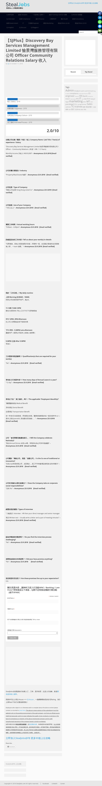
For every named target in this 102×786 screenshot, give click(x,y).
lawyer (93, 99)
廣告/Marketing (48, 23)
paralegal (69, 104)
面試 (82, 109)
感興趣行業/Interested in (14, 630)
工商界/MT (53, 19)
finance (77, 96)
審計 (90, 107)
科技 (79, 109)
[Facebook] (100, 13)
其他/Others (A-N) (62, 23)
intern (67, 99)
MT (88, 101)
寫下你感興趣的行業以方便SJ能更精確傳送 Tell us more (23, 619)
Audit (82, 91)
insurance (90, 96)
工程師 (94, 107)
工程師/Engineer (33, 23)
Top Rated (88, 72)
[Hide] (101, 34)
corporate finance (83, 93)
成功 (70, 109)
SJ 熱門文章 (10, 15)
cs (89, 93)
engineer (70, 95)
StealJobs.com (21, 784)
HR (80, 95)
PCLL (76, 104)
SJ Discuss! (22, 27)
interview (73, 99)
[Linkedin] (100, 18)
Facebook (46, 784)
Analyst (77, 91)
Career (62, 784)
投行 (73, 109)
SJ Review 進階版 (76, 15)
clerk (67, 93)
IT (23, 23)
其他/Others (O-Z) (79, 23)
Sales (89, 104)
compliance (74, 93)
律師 (66, 109)
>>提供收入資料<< (38, 15)
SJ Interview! (10, 19)
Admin (69, 90)
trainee (78, 106)
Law (83, 99)
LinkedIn (54, 784)
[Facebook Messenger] (100, 26)
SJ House (30, 699)
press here (22, 710)
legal (67, 102)
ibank (84, 96)
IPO (77, 99)
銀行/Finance (38, 19)
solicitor (68, 107)
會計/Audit (64, 19)
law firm (87, 99)
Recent (73, 72)
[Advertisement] (33, 79)
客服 (87, 107)
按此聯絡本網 (33, 724)
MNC (84, 102)
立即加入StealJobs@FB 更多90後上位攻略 (83, 3)
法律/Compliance (23, 19)
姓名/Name (11, 598)
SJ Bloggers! (33, 27)
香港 (85, 109)
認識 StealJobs (21, 15)
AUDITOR (87, 91)
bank (92, 91)
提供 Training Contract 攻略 (58, 15)
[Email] (100, 31)
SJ (8, 64)
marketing (76, 101)
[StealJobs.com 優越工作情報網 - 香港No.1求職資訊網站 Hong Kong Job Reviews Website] (17, 9)
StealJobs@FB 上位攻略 (13, 764)
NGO (91, 102)
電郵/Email (11, 609)
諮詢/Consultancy (78, 19)
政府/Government (12, 23)
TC (72, 106)
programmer (82, 104)
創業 (84, 107)
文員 (76, 109)
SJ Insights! (9, 27)
